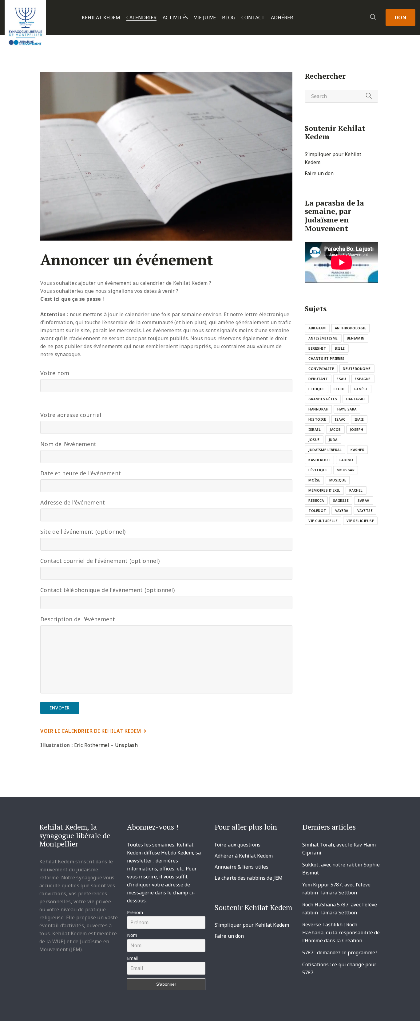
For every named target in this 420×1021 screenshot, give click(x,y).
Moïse (314, 480)
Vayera (341, 510)
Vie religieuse (360, 520)
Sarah (364, 500)
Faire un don (319, 173)
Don (400, 17)
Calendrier (141, 18)
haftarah (355, 399)
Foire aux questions (237, 844)
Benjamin (356, 338)
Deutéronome (357, 368)
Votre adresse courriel (70, 414)
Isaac (340, 419)
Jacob (335, 429)
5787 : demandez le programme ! (339, 952)
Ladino (346, 459)
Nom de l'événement (68, 444)
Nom (132, 935)
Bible (340, 348)
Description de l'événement (77, 619)
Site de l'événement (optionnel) (82, 531)
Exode (340, 389)
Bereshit (317, 348)
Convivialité (321, 368)
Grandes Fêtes (322, 399)
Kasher (357, 449)
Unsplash (126, 745)
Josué (314, 439)
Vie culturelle (323, 520)
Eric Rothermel (91, 745)
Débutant (318, 378)
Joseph (356, 429)
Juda (333, 439)
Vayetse (365, 510)
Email (132, 958)
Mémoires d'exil (324, 490)
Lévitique (318, 470)
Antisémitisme (323, 338)
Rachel (356, 490)
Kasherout (319, 459)
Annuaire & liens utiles (241, 866)
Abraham (317, 328)
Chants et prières (326, 358)
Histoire (317, 419)
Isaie (359, 419)
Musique (338, 480)
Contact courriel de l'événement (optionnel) (100, 560)
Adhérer (282, 18)
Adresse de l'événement (72, 502)
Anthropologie (351, 328)
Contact (253, 18)
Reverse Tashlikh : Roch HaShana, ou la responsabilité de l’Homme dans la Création (341, 932)
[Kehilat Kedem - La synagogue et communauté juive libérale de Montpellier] (25, 24)
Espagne (363, 378)
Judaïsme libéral (325, 449)
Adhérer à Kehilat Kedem (244, 855)
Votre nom (54, 373)
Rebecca (316, 500)
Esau (341, 378)
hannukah (318, 409)
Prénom (135, 912)
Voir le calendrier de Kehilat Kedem (90, 731)
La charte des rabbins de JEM (249, 877)
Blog (228, 18)
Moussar (346, 470)
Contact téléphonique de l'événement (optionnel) (107, 590)
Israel (314, 429)
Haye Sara (347, 409)
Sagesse (341, 500)
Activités (175, 18)
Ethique (316, 389)
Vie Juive (205, 18)
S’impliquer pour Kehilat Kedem (252, 924)
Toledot (317, 510)
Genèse (361, 389)
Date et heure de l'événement (80, 473)
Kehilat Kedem (101, 18)
